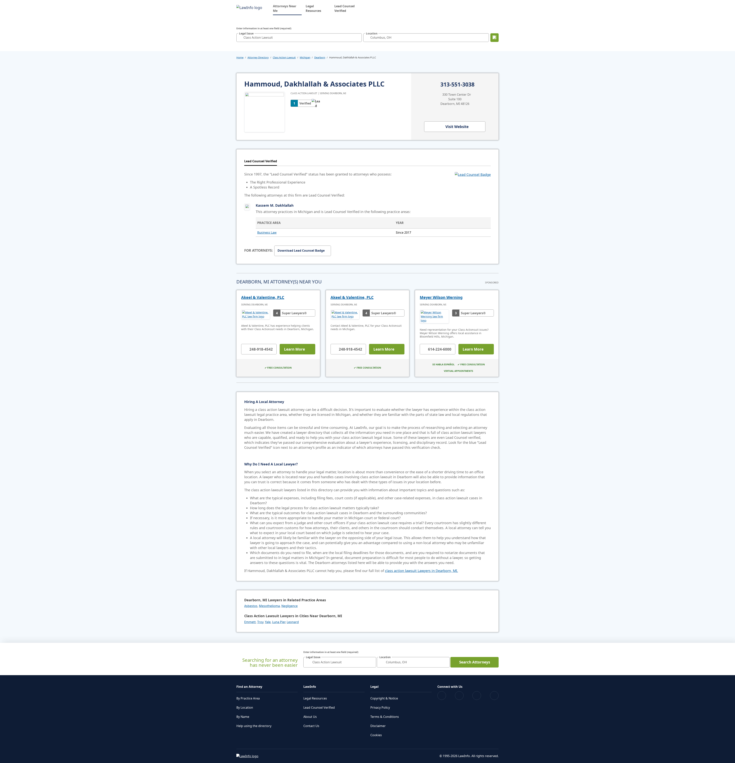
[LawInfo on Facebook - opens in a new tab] (441, 695)
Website (457, 126)
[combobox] (299, 37)
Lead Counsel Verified (344, 8)
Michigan (305, 57)
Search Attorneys (474, 662)
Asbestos (250, 606)
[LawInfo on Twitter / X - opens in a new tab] (459, 695)
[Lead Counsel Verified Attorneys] (473, 185)
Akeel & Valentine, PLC (262, 297)
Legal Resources (313, 8)
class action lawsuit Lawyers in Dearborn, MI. (421, 570)
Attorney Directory (258, 57)
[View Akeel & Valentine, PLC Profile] (255, 314)
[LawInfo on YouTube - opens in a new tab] (476, 695)
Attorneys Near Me (287, 8)
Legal (374, 687)
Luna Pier (278, 622)
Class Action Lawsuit (284, 57)
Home (239, 57)
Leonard (293, 622)
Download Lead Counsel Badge (301, 250)
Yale (268, 622)
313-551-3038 (457, 84)
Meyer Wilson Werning (441, 297)
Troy (260, 622)
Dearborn (319, 57)
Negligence (289, 606)
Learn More (294, 349)
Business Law (267, 232)
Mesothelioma (269, 606)
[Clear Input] (358, 37)
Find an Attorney (249, 687)
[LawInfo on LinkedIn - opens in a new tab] (494, 695)
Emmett (250, 622)
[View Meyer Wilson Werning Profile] (434, 316)
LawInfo (309, 687)
